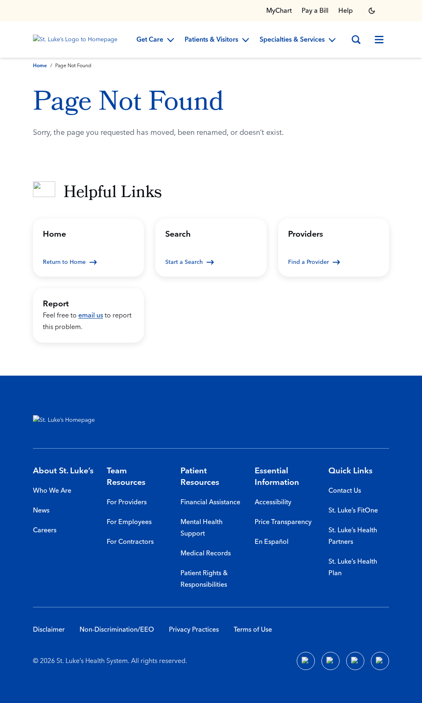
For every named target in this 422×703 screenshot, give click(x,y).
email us (90, 315)
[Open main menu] (379, 39)
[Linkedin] (330, 661)
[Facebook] (306, 661)
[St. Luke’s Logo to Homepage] (76, 40)
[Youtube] (355, 661)
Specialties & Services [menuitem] (292, 40)
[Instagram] (380, 661)
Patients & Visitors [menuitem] (211, 40)
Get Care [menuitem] (149, 40)
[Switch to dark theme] (371, 10)
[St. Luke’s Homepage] (68, 420)
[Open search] (356, 39)
